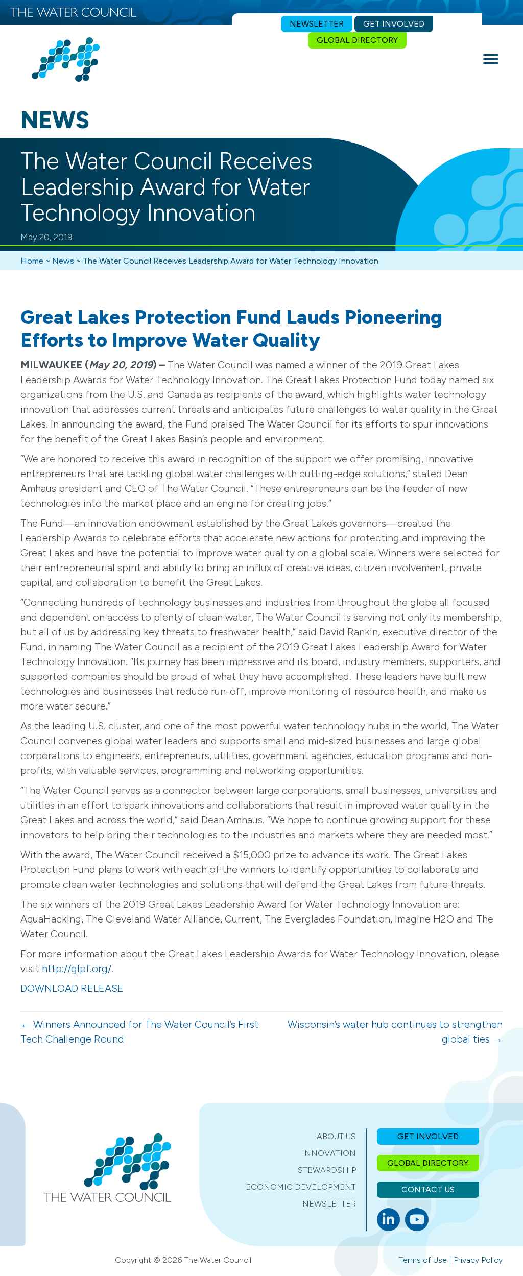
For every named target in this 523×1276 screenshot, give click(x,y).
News (63, 261)
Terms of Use (423, 1260)
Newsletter (329, 1204)
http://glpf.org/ (76, 968)
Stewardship (327, 1170)
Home (31, 261)
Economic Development (301, 1187)
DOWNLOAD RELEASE (72, 988)
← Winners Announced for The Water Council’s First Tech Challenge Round (139, 1031)
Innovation (329, 1153)
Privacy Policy (478, 1260)
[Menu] (491, 59)
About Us (336, 1136)
